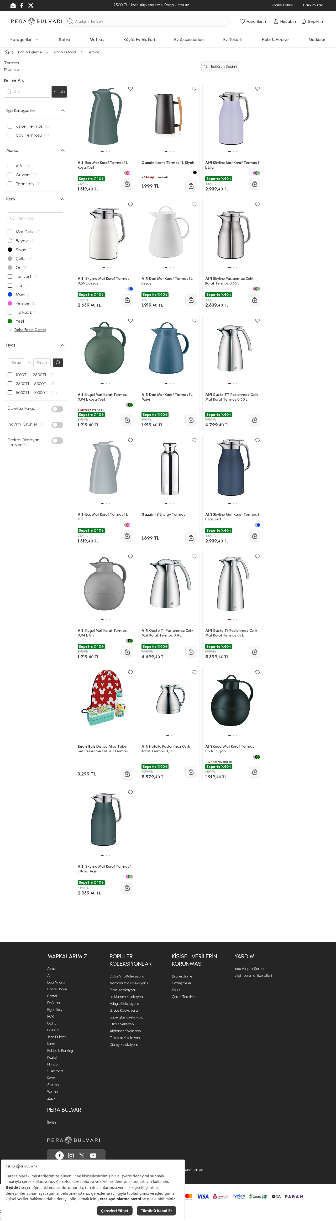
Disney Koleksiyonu (124, 1044)
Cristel (52, 996)
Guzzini (53, 1030)
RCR (50, 1016)
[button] (102, 855)
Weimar (53, 1091)
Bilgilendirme (182, 976)
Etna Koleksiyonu (122, 1024)
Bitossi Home (57, 989)
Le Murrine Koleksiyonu (127, 997)
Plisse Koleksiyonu (123, 990)
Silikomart (55, 1071)
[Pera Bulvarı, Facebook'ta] (59, 1155)
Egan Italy (54, 1009)
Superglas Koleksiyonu (126, 1017)
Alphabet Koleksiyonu (126, 1031)
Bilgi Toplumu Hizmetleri (253, 975)
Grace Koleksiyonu (124, 1010)
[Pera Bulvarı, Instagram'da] (71, 1155)
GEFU (51, 1023)
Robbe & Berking (60, 1050)
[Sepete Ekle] (127, 888)
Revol (51, 1078)
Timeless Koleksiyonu (125, 1038)
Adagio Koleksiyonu (124, 1003)
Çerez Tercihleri (184, 997)
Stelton (53, 1085)
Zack (51, 1098)
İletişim (52, 1122)
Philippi (52, 1064)
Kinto (51, 1044)
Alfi (49, 975)
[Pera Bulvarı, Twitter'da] (82, 1155)
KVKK (176, 990)
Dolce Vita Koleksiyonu (127, 976)
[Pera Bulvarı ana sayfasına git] (73, 1140)
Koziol (52, 1057)
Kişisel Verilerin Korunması (194, 960)
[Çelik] (131, 877)
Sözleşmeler (181, 983)
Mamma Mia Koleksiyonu (129, 983)
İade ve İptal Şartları (249, 968)
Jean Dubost (56, 1037)
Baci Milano (56, 982)
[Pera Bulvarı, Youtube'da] (93, 1155)
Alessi (51, 968)
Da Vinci (53, 1003)
